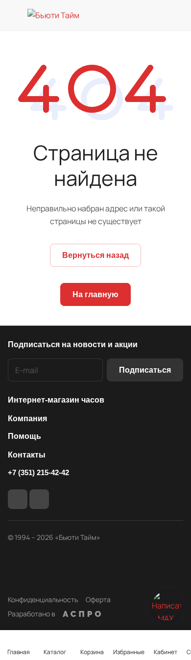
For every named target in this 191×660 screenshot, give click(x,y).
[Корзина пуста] (175, 15)
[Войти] (156, 15)
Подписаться (145, 370)
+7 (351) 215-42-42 (38, 472)
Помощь (24, 436)
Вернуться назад (95, 255)
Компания (27, 418)
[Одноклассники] (39, 499)
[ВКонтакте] (17, 499)
